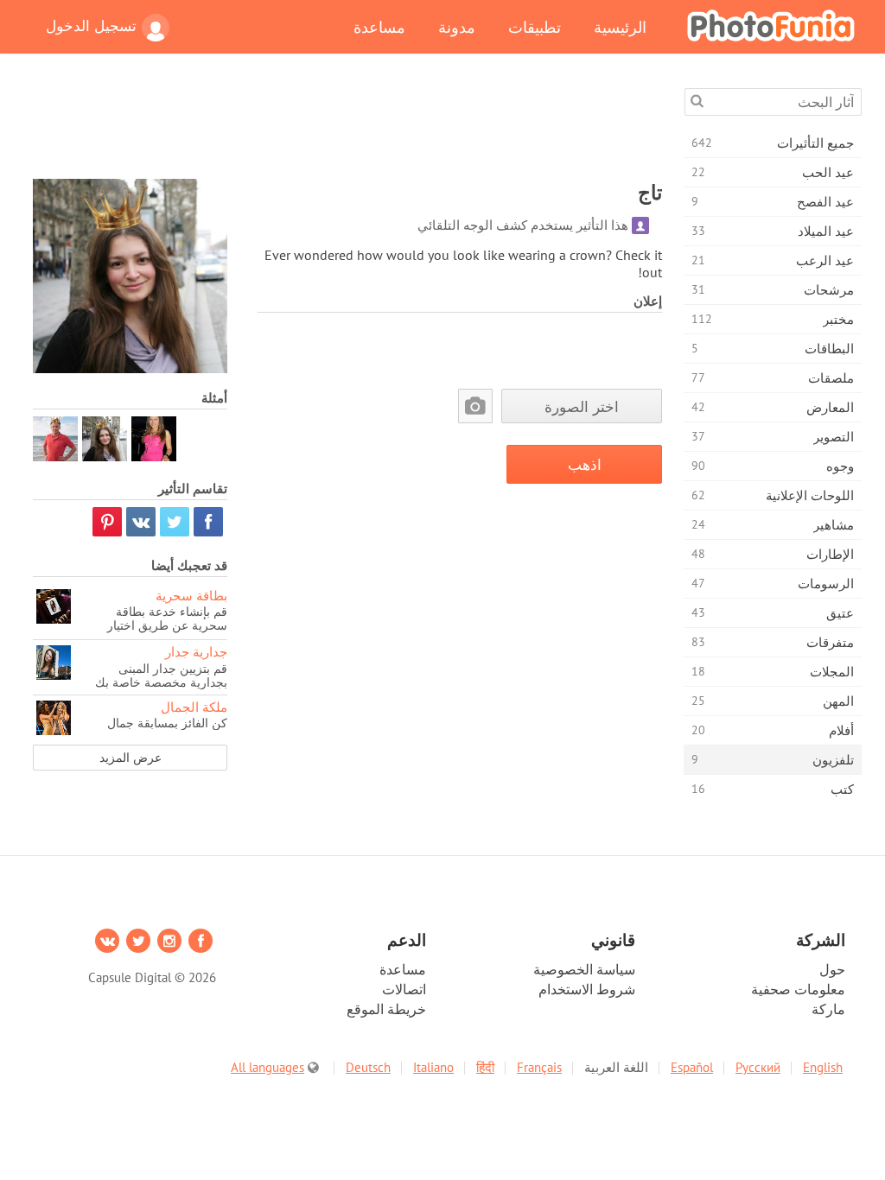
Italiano (433, 1067)
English (823, 1067)
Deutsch (368, 1067)
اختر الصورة (581, 406)
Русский (757, 1067)
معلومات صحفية (798, 989)
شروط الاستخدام (586, 989)
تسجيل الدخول (91, 25)
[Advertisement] (347, 127)
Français (539, 1067)
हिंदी (485, 1067)
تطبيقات (534, 26)
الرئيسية (620, 26)
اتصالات (404, 989)
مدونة (456, 26)
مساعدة (379, 26)
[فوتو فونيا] (771, 25)
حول (832, 969)
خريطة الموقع (386, 1009)
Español (692, 1067)
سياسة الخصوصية (584, 969)
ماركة (828, 1009)
